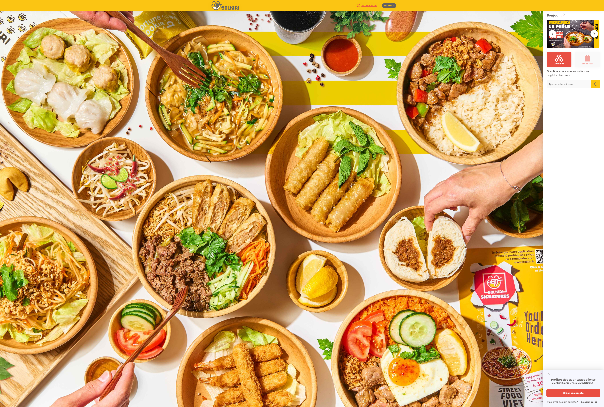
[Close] (548, 373)
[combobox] (569, 84)
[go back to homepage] (230, 5)
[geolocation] (595, 84)
